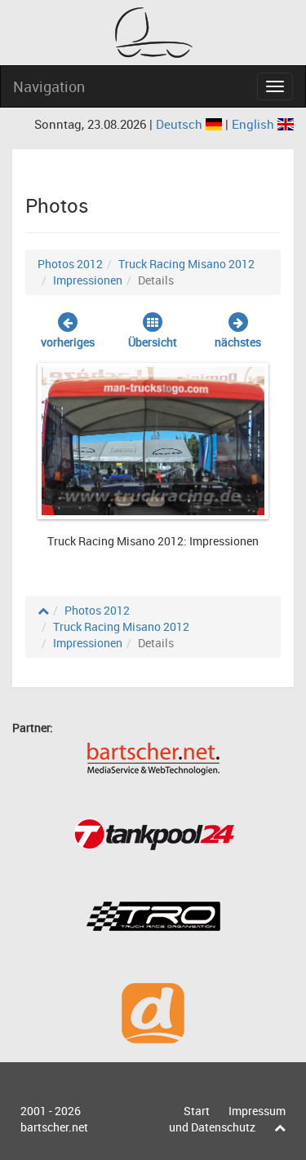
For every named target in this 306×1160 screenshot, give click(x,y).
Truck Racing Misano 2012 (186, 263)
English (254, 124)
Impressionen (87, 280)
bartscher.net (54, 1127)
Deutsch (181, 124)
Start (197, 1110)
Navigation (49, 86)
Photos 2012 (70, 263)
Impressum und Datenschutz (227, 1119)
